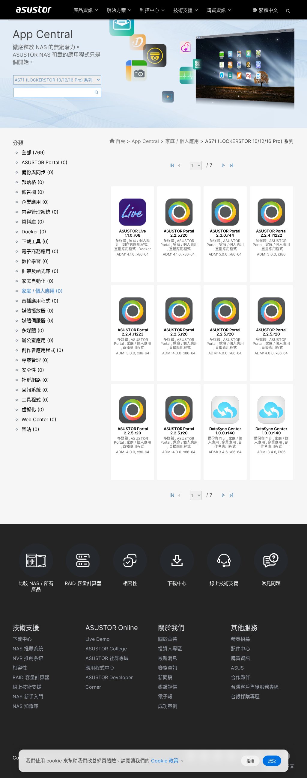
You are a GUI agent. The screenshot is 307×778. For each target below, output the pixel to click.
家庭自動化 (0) (38, 281)
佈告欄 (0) (33, 192)
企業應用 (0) (35, 202)
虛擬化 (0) (33, 410)
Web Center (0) (39, 419)
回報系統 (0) (35, 390)
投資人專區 (170, 649)
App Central (145, 141)
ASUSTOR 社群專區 (107, 658)
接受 (272, 760)
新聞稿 (165, 677)
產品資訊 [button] (83, 10)
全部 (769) (33, 152)
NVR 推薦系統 (28, 658)
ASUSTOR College (106, 649)
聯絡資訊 (167, 668)
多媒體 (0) (33, 330)
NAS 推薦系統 (28, 649)
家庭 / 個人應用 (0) (42, 291)
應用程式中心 (99, 668)
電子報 (165, 697)
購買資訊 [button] (217, 10)
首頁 (119, 141)
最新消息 (167, 658)
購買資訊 (240, 658)
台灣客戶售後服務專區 (255, 687)
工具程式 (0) (35, 400)
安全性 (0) (33, 370)
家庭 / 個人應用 (182, 141)
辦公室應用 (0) (38, 340)
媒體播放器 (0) (38, 311)
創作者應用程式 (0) (42, 350)
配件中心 (240, 649)
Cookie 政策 (165, 761)
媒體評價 (167, 687)
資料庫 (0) (33, 222)
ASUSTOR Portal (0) (44, 162)
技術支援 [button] (183, 10)
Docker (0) (34, 232)
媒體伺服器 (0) (38, 321)
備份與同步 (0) (38, 172)
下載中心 (22, 639)
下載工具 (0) (35, 241)
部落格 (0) (33, 182)
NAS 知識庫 (25, 706)
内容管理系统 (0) (40, 212)
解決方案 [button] (117, 10)
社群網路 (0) (35, 380)
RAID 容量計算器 (31, 677)
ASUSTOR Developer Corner (109, 682)
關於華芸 (167, 639)
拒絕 (250, 760)
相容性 (20, 668)
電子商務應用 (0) (40, 251)
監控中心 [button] (150, 10)
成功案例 (167, 706)
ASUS (237, 668)
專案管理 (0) (35, 360)
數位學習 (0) (35, 261)
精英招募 (240, 639)
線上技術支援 (27, 687)
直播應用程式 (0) (40, 301)
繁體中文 (267, 10)
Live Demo (97, 639)
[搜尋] (288, 10)
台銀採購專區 (245, 697)
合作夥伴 (240, 677)
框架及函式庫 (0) (40, 271)
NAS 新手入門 (28, 697)
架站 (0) (30, 429)
